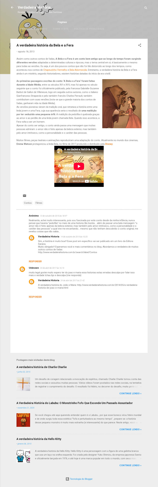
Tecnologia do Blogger (81, 479)
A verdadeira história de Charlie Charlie (42, 367)
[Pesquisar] (146, 8)
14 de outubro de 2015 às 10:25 (73, 236)
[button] (139, 45)
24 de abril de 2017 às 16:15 (52, 268)
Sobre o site (61, 28)
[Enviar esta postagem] (24, 196)
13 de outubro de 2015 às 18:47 (53, 216)
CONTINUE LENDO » (130, 393)
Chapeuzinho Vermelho (55, 70)
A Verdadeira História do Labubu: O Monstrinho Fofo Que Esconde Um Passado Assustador (75, 403)
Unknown (34, 267)
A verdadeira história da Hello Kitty (39, 439)
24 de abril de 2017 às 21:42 (72, 280)
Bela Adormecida (78, 70)
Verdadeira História (34, 7)
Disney (109, 144)
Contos (28, 203)
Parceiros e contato (33, 28)
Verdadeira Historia (48, 236)
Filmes (39, 203)
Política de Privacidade (89, 28)
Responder (35, 261)
